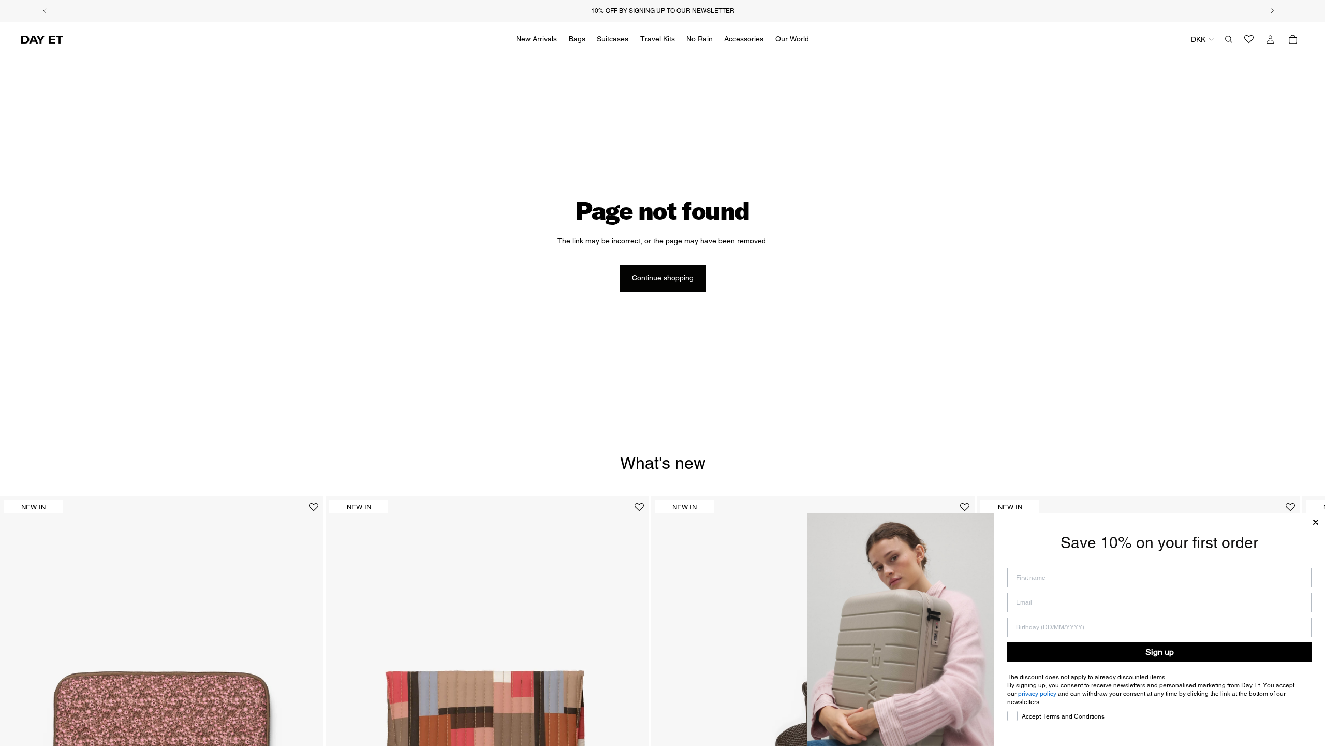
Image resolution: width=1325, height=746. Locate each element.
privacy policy (1037, 693)
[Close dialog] (1316, 522)
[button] (313, 511)
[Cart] (1293, 39)
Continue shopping (663, 278)
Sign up (1159, 652)
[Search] (1228, 39)
